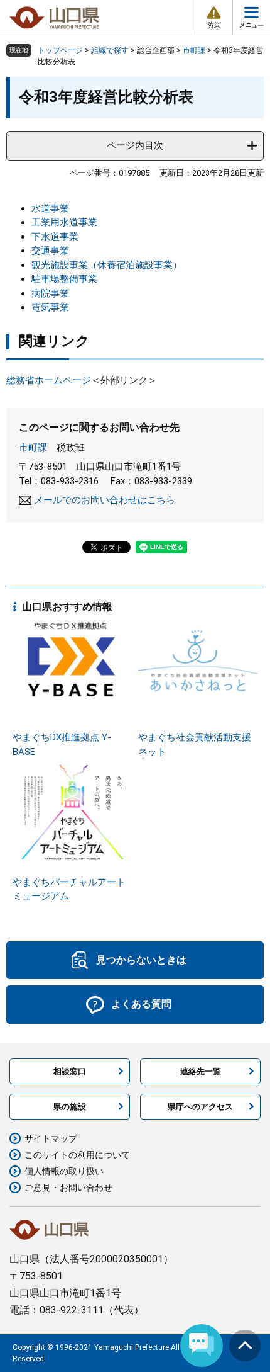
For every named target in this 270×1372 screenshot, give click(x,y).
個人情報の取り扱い (64, 1171)
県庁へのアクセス (200, 1106)
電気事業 (50, 307)
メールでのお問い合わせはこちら (104, 500)
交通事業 (50, 250)
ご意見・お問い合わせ (68, 1187)
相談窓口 (69, 1071)
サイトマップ (50, 1138)
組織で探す (110, 50)
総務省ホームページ (48, 380)
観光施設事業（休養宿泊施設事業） (106, 265)
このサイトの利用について (77, 1155)
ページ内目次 (135, 145)
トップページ (60, 50)
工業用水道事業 (64, 222)
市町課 (194, 50)
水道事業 (50, 208)
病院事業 (50, 293)
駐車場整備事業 (64, 279)
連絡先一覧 (200, 1071)
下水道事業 (54, 236)
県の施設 (69, 1106)
